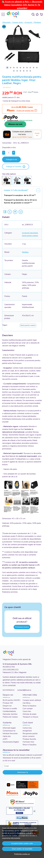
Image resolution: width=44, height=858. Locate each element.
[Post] (10, 212)
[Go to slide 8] (30, 67)
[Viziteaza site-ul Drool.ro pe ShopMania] (22, 817)
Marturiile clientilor (10, 714)
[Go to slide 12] (17, 70)
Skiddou (25, 252)
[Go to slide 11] (13, 70)
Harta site (7, 736)
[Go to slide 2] (10, 67)
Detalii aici (37, 134)
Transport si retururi (30, 717)
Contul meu (27, 728)
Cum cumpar (28, 708)
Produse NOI (8, 703)
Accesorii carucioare (30, 233)
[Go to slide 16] (30, 70)
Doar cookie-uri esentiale (22, 849)
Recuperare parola (30, 733)
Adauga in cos (11, 159)
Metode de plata (29, 714)
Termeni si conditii (10, 708)
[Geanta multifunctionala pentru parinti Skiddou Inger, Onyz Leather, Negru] (7, 180)
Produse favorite (29, 739)
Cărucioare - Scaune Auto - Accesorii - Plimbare (21, 22)
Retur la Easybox (29, 706)
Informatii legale (9, 728)
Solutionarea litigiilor (11, 742)
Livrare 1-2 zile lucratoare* (16, 190)
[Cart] (41, 14)
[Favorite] (37, 14)
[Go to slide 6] (23, 67)
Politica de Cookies (10, 717)
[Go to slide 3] (13, 67)
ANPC (5, 739)
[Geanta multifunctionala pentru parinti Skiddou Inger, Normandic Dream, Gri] (17, 180)
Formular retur (28, 742)
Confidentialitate (9, 711)
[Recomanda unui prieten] (21, 212)
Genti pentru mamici (30, 235)
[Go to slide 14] (23, 70)
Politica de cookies (24, 833)
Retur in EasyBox (29, 744)
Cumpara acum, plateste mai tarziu (22, 134)
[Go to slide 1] (7, 67)
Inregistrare (27, 731)
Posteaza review (22, 627)
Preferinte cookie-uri (22, 854)
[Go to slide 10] (36, 67)
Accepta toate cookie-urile (22, 843)
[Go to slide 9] (33, 67)
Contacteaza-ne (9, 731)
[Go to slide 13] (20, 70)
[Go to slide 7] (27, 67)
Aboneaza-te (22, 772)
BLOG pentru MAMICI (11, 700)
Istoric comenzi (28, 736)
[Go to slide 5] (20, 67)
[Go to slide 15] (27, 70)
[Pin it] (15, 212)
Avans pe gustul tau (25, 110)
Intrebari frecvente (10, 733)
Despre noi (7, 706)
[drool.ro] (13, 14)
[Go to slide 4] (17, 67)
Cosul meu (27, 711)
